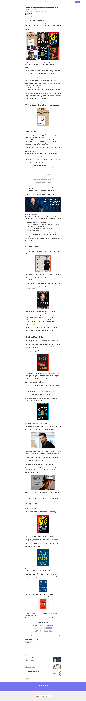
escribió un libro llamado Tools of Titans (39, 93)
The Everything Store (30, 129)
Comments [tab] (27, 642)
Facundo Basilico (30, 13)
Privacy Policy (51, 631)
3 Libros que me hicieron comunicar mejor (34, 657)
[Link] (23, 78)
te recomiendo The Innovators (39, 574)
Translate (27, 5)
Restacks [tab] (31, 642)
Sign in (83, 1)
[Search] (72, 2)
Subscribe (78, 1)
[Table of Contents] (1, 350)
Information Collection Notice (42, 631)
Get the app (48, 696)
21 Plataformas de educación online (33, 671)
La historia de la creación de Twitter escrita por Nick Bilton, (39, 385)
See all (27, 678)
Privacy (43, 693)
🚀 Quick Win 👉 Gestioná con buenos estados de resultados (35, 666)
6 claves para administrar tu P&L (32, 664)
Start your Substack (40, 696)
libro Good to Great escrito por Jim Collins (37, 594)
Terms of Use (48, 630)
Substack (38, 698)
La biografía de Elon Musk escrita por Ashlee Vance (37, 249)
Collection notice (50, 693)
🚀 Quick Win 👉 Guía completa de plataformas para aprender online (37, 673)
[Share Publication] (74, 2)
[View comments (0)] (29, 17)
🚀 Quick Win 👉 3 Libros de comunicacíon (32, 659)
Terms (46, 693)
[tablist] (29, 642)
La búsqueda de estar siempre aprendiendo (39, 470)
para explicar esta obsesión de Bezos (44, 192)
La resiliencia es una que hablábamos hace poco (36, 87)
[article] (43, 660)
